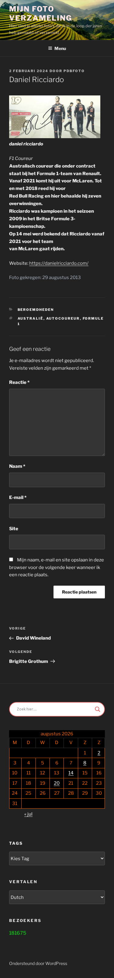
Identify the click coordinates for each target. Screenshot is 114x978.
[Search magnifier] (97, 709)
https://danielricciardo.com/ (58, 263)
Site (13, 528)
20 (57, 783)
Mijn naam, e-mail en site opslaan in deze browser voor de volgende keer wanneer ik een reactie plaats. (56, 567)
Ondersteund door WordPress (38, 963)
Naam (17, 466)
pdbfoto (74, 71)
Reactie (19, 382)
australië (30, 318)
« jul (28, 814)
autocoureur (63, 318)
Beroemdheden (36, 310)
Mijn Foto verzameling (40, 13)
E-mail (17, 497)
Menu (60, 48)
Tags (16, 843)
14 (71, 773)
